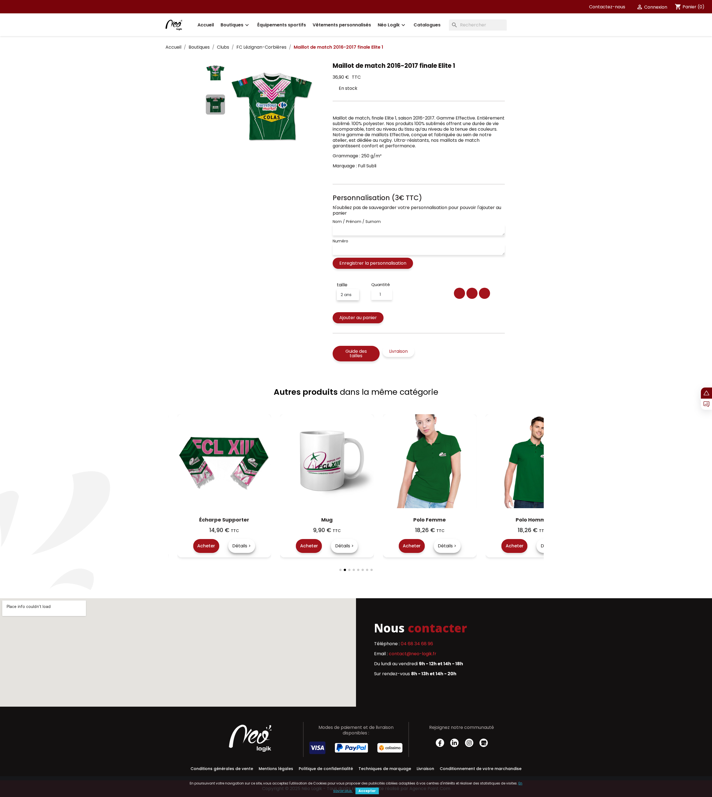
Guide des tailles (356, 353)
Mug (233, 519)
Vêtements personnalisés (342, 25)
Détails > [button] (250, 546)
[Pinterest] (484, 293)
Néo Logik (392, 25)
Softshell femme (541, 519)
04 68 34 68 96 (417, 643)
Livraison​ (425, 768)
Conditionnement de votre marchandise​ (480, 768)
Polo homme (438, 519)
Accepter (367, 790)
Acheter (215, 546)
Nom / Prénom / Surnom (357, 221)
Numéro (340, 241)
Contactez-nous (607, 7)
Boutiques (235, 25)
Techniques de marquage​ (385, 768)
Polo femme (336, 519)
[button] (233, 107)
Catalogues (427, 25)
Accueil (205, 25)
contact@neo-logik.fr (412, 653)
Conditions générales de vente (222, 768)
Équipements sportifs (281, 25)
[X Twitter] (472, 293)
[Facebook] (459, 293)
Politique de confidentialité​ (326, 768)
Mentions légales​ (276, 768)
